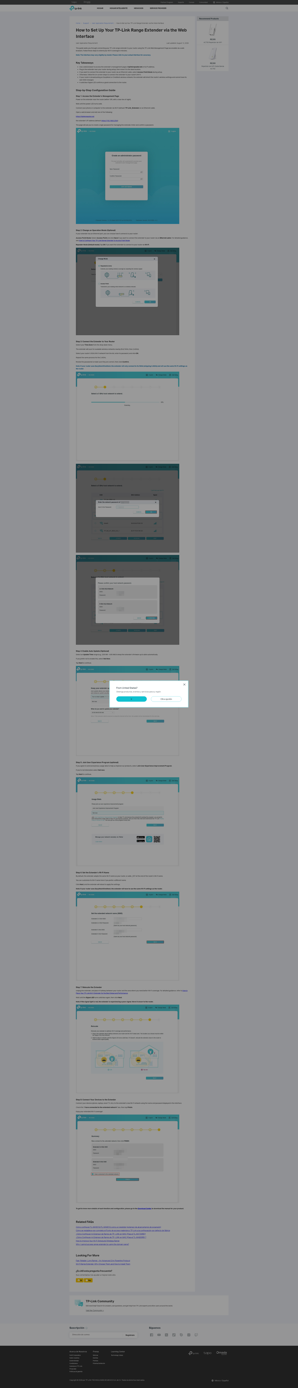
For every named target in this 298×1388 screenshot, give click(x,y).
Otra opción (166, 699)
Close (184, 684)
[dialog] (149, 694)
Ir (131, 699)
